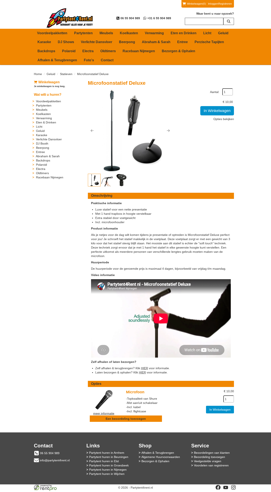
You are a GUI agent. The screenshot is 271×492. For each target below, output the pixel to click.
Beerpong (127, 42)
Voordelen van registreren (211, 465)
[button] (92, 130)
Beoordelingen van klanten (212, 452)
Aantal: (214, 92)
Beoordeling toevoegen (209, 457)
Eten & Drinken (46, 122)
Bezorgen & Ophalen (178, 51)
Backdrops (46, 51)
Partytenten (83, 33)
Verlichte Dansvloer (96, 42)
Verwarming (154, 33)
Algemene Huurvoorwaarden (160, 457)
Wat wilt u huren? (47, 94)
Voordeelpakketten (52, 33)
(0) (196, 3)
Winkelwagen (49, 82)
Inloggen (213, 4)
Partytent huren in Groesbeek (109, 465)
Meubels (106, 33)
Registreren (225, 4)
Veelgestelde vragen (207, 461)
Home (38, 74)
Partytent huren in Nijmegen (108, 469)
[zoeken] (228, 21)
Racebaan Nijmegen (139, 51)
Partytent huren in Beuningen (108, 457)
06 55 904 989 (49, 453)
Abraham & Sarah (156, 42)
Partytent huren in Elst (104, 461)
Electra (88, 51)
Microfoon (135, 392)
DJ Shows (66, 42)
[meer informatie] (103, 399)
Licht (207, 33)
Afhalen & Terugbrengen (57, 60)
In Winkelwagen (217, 111)
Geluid (223, 33)
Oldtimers (108, 51)
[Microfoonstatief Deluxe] (130, 130)
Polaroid (69, 51)
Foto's (89, 60)
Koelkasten (129, 33)
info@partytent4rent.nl (55, 460)
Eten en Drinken (183, 33)
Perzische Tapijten (209, 42)
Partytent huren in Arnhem (106, 452)
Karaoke (44, 42)
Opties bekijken (223, 119)
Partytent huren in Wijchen (106, 474)
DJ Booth (42, 143)
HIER (144, 368)
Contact (107, 60)
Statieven (66, 74)
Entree (182, 42)
